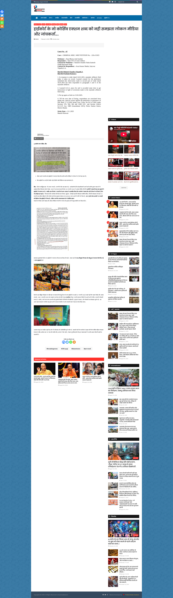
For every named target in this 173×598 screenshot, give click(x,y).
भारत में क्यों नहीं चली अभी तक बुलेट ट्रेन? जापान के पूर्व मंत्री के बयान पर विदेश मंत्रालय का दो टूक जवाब (129, 475)
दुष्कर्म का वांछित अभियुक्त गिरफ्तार (115, 267)
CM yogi (65, 349)
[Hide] (0, 29)
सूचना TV (106, 18)
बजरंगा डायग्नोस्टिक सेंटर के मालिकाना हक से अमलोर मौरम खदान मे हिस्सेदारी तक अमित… (128, 485)
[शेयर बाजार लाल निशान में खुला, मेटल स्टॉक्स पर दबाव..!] (113, 561)
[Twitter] (67, 342)
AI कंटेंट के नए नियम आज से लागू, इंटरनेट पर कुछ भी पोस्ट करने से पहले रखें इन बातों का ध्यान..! (123, 541)
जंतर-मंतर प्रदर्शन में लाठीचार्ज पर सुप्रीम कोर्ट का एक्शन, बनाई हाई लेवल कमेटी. (129, 346)
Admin (37, 39)
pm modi (88, 349)
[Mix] (2, 19)
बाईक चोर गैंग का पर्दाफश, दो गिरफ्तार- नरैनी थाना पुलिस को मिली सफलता (117, 290)
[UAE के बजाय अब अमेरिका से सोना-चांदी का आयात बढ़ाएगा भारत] (113, 552)
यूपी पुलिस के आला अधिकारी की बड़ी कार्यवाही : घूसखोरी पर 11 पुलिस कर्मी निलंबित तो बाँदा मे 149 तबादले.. (128, 579)
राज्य (50, 18)
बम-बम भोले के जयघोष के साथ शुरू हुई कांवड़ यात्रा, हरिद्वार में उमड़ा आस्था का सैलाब (128, 401)
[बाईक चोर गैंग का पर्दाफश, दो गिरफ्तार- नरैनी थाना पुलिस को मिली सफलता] (134, 291)
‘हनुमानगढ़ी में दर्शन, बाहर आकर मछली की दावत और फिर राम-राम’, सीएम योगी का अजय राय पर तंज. (68, 381)
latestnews (76, 349)
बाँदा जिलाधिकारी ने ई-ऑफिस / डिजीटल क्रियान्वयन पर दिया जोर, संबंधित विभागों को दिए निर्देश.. (129, 493)
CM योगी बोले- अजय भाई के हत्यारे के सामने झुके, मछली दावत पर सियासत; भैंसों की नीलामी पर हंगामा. (44, 378)
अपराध (43, 24)
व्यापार (93, 18)
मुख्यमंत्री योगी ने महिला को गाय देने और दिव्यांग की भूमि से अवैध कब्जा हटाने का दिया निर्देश (128, 233)
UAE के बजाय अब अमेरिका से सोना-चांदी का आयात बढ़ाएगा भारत (128, 552)
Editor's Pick (37, 24)
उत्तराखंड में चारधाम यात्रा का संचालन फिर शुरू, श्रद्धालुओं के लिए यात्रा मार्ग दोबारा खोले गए (128, 428)
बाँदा (57, 24)
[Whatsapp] (70, 342)
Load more (123, 187)
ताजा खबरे (43, 18)
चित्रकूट (53, 24)
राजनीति (77, 18)
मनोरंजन (84, 18)
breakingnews (52, 349)
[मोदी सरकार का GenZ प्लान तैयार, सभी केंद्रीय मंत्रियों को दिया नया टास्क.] (113, 355)
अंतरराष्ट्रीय (64, 18)
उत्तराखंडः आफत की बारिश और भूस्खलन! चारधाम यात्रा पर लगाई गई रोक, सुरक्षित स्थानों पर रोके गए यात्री (128, 410)
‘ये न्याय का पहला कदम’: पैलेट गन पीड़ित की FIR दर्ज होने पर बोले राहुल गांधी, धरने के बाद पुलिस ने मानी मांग (129, 336)
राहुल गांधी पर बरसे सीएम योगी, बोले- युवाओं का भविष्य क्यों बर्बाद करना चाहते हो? (92, 378)
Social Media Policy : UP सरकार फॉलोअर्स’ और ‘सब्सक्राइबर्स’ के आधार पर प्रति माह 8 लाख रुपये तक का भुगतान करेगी (128, 503)
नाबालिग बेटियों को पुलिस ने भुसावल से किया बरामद (116, 298)
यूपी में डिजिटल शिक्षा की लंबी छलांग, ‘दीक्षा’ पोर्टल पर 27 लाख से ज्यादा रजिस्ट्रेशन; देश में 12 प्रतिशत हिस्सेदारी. (122, 464)
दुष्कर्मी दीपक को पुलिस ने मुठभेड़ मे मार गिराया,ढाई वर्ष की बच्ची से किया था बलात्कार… (117, 260)
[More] (74, 342)
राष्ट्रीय (57, 18)
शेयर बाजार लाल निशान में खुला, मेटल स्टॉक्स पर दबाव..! (128, 559)
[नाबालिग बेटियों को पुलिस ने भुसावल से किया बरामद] (134, 300)
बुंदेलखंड (61, 24)
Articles (99, 18)
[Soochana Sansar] (39, 8)
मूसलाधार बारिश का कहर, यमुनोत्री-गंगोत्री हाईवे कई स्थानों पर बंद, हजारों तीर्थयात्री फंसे (128, 420)
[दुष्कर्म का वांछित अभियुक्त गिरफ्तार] (134, 270)
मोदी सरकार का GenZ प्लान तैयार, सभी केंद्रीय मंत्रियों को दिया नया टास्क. (128, 354)
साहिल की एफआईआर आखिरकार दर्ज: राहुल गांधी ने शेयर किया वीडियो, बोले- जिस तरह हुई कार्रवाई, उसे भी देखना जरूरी (129, 326)
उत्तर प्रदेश (48, 24)
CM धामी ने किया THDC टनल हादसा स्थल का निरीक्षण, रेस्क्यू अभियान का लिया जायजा (123, 390)
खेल (71, 18)
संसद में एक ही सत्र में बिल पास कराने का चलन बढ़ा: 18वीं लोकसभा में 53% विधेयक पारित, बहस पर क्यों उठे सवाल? (128, 242)
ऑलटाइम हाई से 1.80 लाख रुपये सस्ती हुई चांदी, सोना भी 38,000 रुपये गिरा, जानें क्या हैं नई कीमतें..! (128, 569)
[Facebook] (63, 342)
